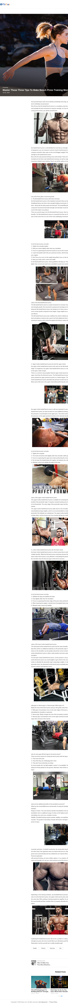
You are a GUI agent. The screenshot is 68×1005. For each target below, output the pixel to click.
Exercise (52, 948)
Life (60, 948)
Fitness (43, 948)
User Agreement (42, 1002)
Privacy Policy (53, 1002)
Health (35, 948)
